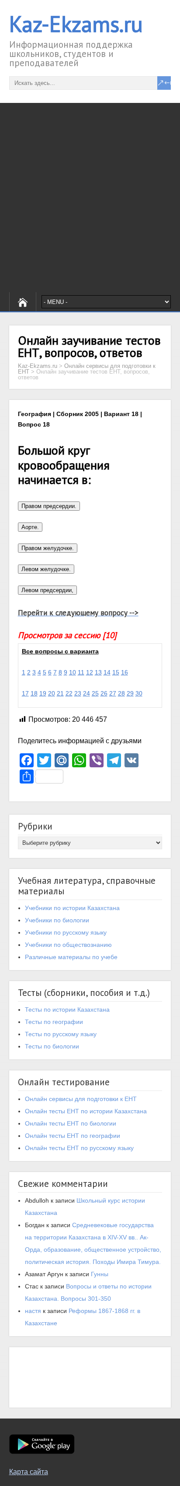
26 (103, 693)
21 (60, 693)
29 (130, 693)
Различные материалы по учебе (71, 956)
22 (69, 693)
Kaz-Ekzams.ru (76, 24)
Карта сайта (28, 1471)
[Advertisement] (90, 197)
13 (98, 672)
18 (34, 693)
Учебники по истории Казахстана (72, 907)
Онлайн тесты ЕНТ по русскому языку (79, 1147)
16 (124, 672)
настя (33, 1310)
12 (89, 672)
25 (95, 693)
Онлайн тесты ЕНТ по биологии (70, 1123)
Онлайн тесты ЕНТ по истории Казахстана (86, 1111)
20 (51, 693)
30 (138, 693)
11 (81, 672)
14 (107, 672)
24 (86, 693)
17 (25, 693)
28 (121, 693)
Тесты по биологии (52, 1046)
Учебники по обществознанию (68, 944)
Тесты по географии (54, 1021)
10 (72, 672)
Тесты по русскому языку (61, 1034)
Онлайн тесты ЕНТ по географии (72, 1135)
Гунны (99, 1274)
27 (112, 693)
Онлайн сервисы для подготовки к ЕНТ (81, 1098)
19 (42, 693)
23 (77, 693)
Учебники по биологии (57, 920)
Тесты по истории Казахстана (67, 1009)
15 (115, 672)
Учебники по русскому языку (66, 932)
